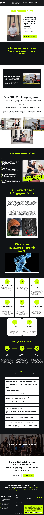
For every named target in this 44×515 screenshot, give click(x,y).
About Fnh (18, 503)
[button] (42, 81)
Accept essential (37, 512)
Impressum (29, 498)
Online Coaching (19, 502)
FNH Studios (18, 2)
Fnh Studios (18, 499)
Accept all (28, 512)
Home (13, 2)
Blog (17, 505)
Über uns (31, 2)
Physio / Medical (15, 3)
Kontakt (37, 2)
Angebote (25, 2)
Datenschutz (29, 499)
